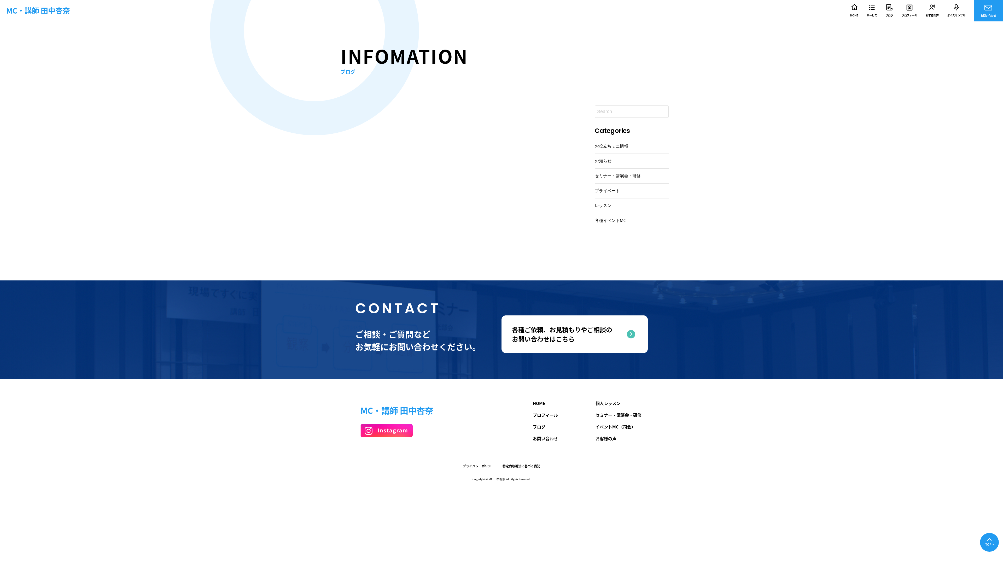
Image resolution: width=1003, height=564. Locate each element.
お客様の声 (932, 15)
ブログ (889, 15)
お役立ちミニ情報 (611, 146)
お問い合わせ (988, 15)
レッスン (603, 205)
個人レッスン (608, 403)
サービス (872, 15)
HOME (854, 15)
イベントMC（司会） (615, 427)
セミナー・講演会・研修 (618, 176)
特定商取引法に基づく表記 (521, 466)
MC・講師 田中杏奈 (38, 10)
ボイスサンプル (956, 15)
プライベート (607, 191)
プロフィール (909, 15)
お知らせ (603, 161)
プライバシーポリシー (478, 466)
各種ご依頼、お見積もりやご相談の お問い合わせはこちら (562, 334)
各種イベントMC (610, 220)
